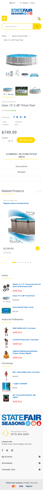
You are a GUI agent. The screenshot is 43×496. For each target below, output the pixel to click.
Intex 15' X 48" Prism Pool (24, 296)
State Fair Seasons (14, 483)
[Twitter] (17, 117)
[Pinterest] (25, 117)
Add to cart (27, 140)
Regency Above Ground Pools (16, 203)
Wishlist (7, 117)
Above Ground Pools (19, 36)
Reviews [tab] (21, 172)
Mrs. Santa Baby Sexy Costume (26, 372)
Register (25, 3)
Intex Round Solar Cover (23, 307)
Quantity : (5, 138)
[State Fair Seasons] (21, 11)
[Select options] (38, 248)
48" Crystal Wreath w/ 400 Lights (24, 396)
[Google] (21, 117)
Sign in (33, 3)
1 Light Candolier (20, 383)
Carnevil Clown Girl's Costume (25, 339)
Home (4, 36)
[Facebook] (14, 117)
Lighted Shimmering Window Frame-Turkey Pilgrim (25, 352)
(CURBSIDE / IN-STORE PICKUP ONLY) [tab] (21, 155)
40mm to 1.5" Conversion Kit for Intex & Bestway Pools (27, 285)
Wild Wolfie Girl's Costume (24, 328)
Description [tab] (21, 166)
